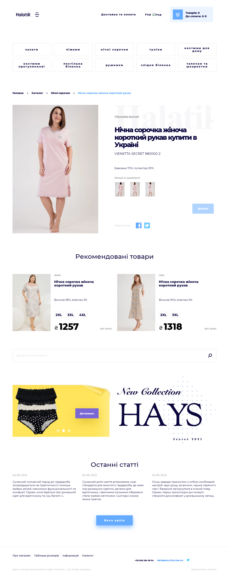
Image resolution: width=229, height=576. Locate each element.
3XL (70, 315)
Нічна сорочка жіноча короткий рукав (74, 283)
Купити (203, 208)
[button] (56, 430)
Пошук (210, 355)
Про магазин (22, 555)
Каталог (88, 555)
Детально (87, 413)
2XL (59, 315)
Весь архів (114, 520)
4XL (82, 315)
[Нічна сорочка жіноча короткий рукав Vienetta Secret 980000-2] (62, 169)
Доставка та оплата (118, 14)
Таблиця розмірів (46, 555)
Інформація (70, 555)
